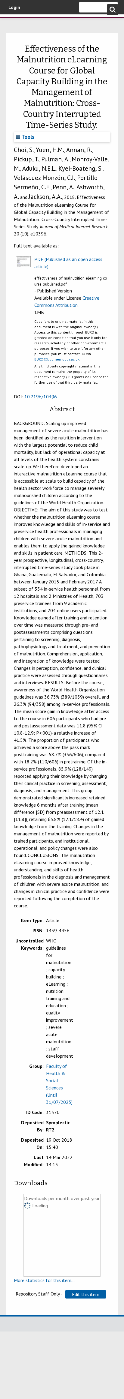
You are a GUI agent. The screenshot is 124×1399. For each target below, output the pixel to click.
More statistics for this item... (44, 1280)
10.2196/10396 (40, 397)
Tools (27, 136)
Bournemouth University (13, 22)
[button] (85, 1294)
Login (14, 7)
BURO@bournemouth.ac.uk (56, 359)
